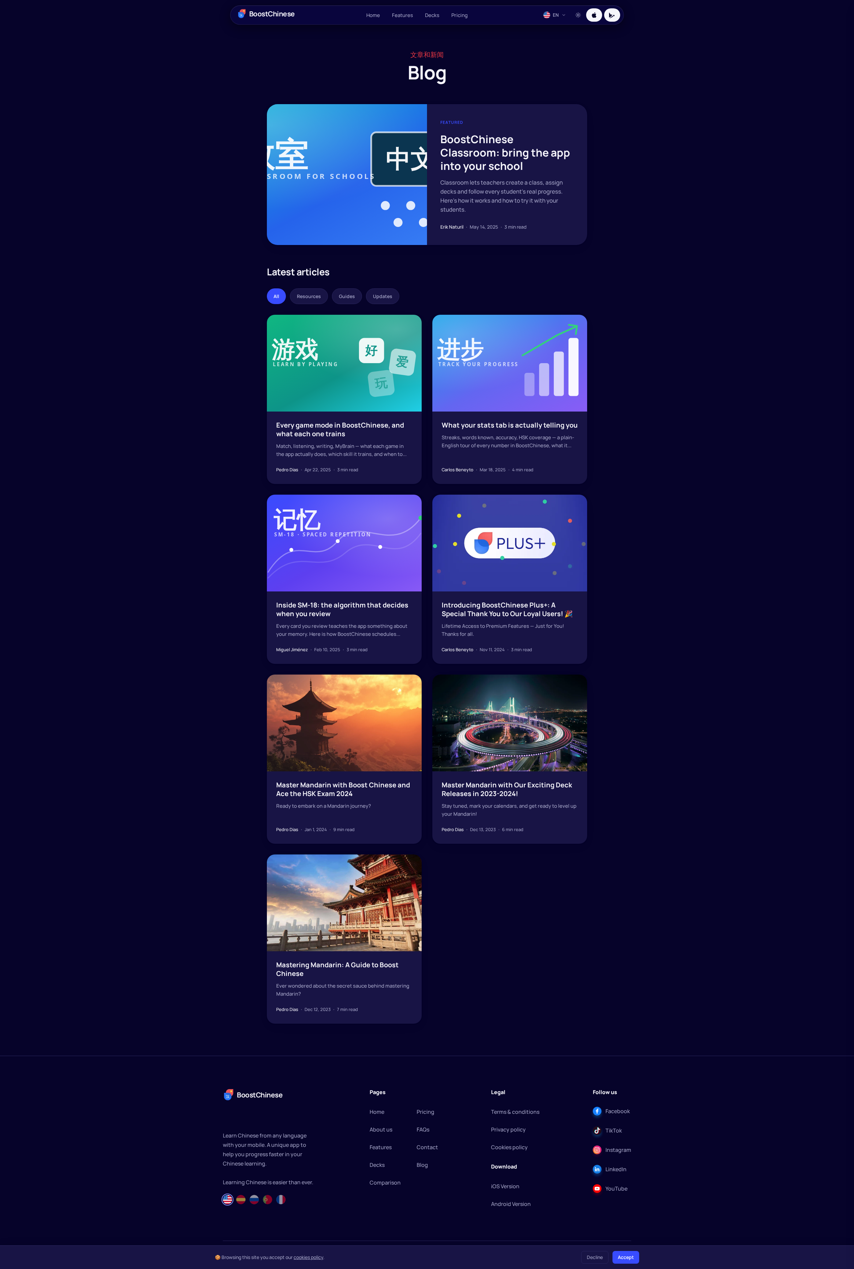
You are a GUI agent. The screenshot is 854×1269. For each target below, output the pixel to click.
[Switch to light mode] (578, 15)
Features (402, 15)
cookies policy (308, 1257)
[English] (227, 1199)
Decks (432, 15)
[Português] (267, 1199)
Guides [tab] (347, 296)
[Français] (281, 1199)
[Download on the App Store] (594, 15)
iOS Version (505, 1186)
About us (381, 1129)
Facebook (617, 1111)
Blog (422, 1165)
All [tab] (276, 296)
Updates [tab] (382, 296)
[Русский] (254, 1199)
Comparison (385, 1182)
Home (373, 15)
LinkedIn (615, 1169)
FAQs (423, 1129)
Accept (626, 1257)
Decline (595, 1257)
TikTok (613, 1130)
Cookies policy (509, 1147)
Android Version (511, 1204)
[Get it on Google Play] (612, 15)
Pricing (459, 15)
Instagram (618, 1150)
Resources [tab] (309, 296)
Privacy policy (508, 1129)
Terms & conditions (515, 1111)
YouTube (616, 1188)
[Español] (241, 1199)
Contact (427, 1147)
